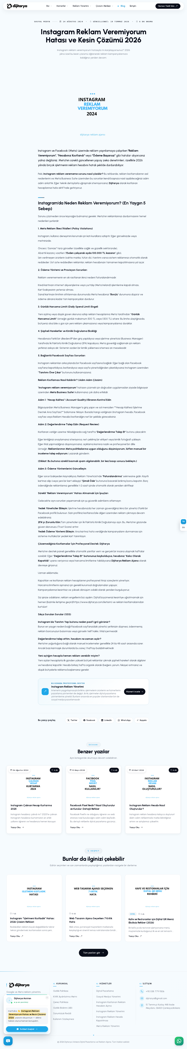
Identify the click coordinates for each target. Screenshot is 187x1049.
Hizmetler (61, 6)
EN (183, 527)
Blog (123, 6)
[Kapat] (47, 997)
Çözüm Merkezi (103, 6)
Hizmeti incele (133, 691)
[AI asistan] (8, 1040)
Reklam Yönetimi (81, 6)
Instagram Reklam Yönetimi (110, 1011)
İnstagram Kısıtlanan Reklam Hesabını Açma (110, 1004)
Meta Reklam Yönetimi (108, 1026)
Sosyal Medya (42, 22)
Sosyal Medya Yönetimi (108, 996)
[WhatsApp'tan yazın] (179, 1040)
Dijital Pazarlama (105, 991)
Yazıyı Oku (16, 827)
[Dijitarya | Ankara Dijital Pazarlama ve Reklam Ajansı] (17, 6)
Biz (47, 6)
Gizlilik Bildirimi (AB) (62, 1008)
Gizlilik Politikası (60, 991)
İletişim (133, 6)
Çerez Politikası (60, 1002)
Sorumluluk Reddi (62, 1013)
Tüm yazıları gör (91, 952)
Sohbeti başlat (27, 1029)
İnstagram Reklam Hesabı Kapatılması (109, 1019)
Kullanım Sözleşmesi (63, 1019)
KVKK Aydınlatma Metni (65, 996)
